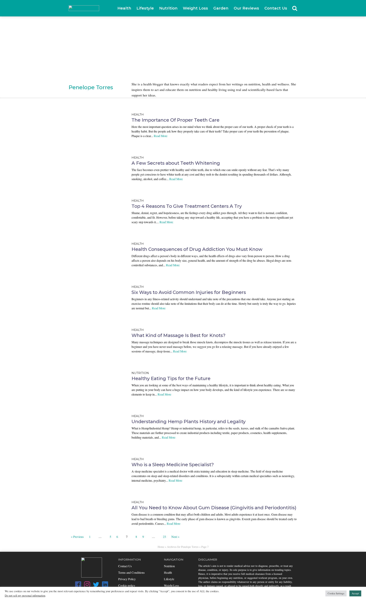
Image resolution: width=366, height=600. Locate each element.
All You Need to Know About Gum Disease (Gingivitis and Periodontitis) (214, 507)
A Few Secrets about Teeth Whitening (176, 163)
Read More (160, 136)
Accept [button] (355, 593)
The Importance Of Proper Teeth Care (175, 120)
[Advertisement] (183, 45)
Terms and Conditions (131, 572)
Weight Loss (195, 8)
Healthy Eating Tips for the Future (171, 378)
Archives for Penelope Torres (182, 547)
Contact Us (275, 8)
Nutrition (168, 8)
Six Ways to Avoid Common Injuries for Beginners (189, 292)
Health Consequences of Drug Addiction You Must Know (197, 249)
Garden (220, 8)
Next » (175, 537)
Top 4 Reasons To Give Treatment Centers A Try (187, 206)
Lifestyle (145, 8)
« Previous (77, 537)
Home (161, 547)
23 (164, 537)
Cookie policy (126, 585)
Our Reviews (246, 8)
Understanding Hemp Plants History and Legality (189, 421)
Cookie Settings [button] (336, 593)
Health (124, 8)
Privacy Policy (127, 579)
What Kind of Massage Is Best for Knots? (179, 335)
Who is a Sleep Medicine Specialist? (173, 464)
